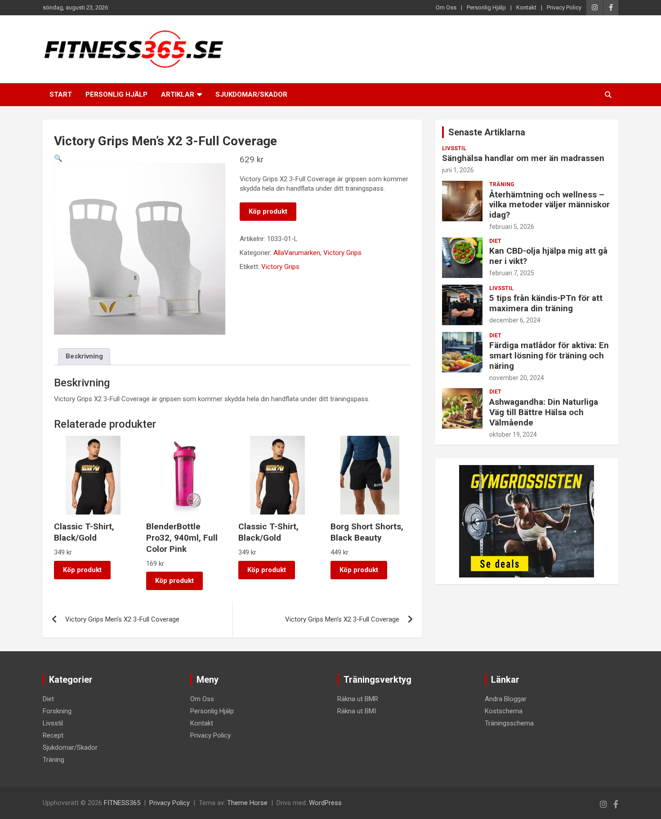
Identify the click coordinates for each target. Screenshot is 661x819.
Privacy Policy (564, 7)
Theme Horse (247, 803)
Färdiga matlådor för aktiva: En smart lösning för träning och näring (549, 355)
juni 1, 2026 (458, 170)
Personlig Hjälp (486, 7)
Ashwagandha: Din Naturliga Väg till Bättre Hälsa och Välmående (543, 412)
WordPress (325, 803)
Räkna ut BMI (356, 711)
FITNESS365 (122, 803)
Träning (501, 184)
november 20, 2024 (516, 377)
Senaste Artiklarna (486, 132)
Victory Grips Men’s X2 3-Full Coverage (122, 619)
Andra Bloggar (506, 699)
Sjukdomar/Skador (251, 94)
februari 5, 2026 (511, 226)
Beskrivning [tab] (84, 356)
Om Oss (446, 7)
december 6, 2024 (514, 320)
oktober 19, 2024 (513, 434)
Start (60, 94)
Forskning (57, 711)
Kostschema (504, 711)
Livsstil (454, 148)
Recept (53, 735)
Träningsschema (509, 723)
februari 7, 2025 (511, 273)
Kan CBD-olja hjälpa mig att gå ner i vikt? (548, 256)
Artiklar (177, 94)
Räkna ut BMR (357, 699)
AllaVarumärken (296, 253)
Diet (495, 241)
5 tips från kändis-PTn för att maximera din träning (546, 303)
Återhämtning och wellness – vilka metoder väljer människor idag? (549, 204)
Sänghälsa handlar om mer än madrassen (523, 158)
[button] (58, 158)
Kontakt (526, 7)
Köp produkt (268, 211)
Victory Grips (342, 253)
